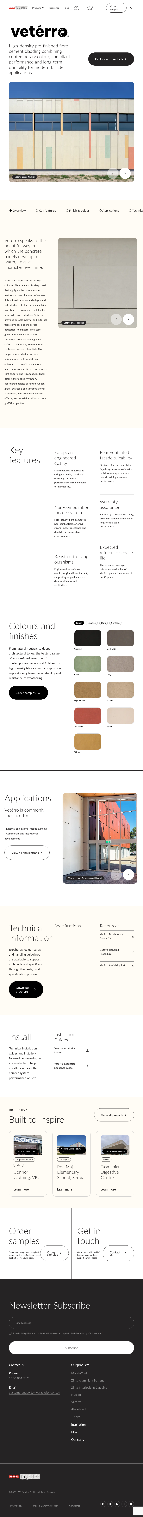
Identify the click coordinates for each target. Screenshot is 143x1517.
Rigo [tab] (103, 622)
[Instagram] (124, 1504)
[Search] (131, 8)
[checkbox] (10, 1333)
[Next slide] (125, 173)
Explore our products (109, 59)
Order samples (26, 693)
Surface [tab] (115, 622)
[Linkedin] (110, 1504)
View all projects (112, 1115)
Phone (13, 1373)
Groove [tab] (92, 622)
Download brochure (22, 989)
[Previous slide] (112, 173)
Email (12, 1387)
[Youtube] (131, 1504)
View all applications (25, 853)
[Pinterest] (103, 1504)
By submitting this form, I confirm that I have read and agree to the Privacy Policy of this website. (58, 1333)
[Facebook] (117, 1504)
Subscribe (71, 1348)
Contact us (115, 1253)
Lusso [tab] (79, 622)
